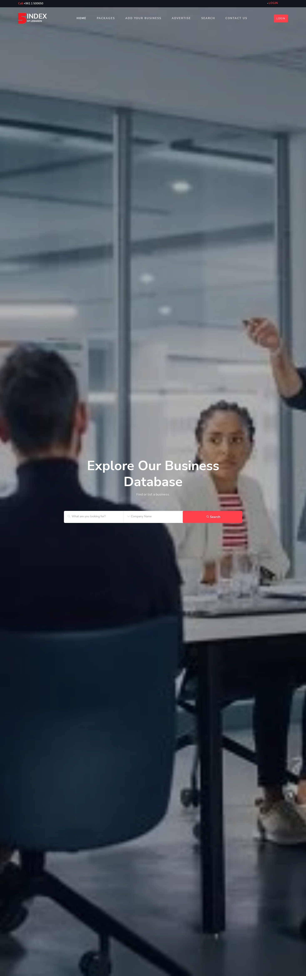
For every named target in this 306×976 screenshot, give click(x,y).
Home (81, 18)
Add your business (143, 18)
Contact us (236, 18)
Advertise (181, 18)
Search (208, 18)
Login (280, 18)
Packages (106, 18)
